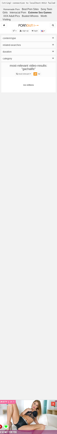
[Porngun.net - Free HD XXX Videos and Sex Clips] (28, 25)
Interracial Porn (18, 12)
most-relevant (25, 74)
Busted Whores (30, 16)
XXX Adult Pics (11, 16)
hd (39, 74)
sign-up (25, 31)
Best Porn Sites (30, 9)
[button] (14, 30)
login (35, 31)
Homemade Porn (11, 9)
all (35, 74)
